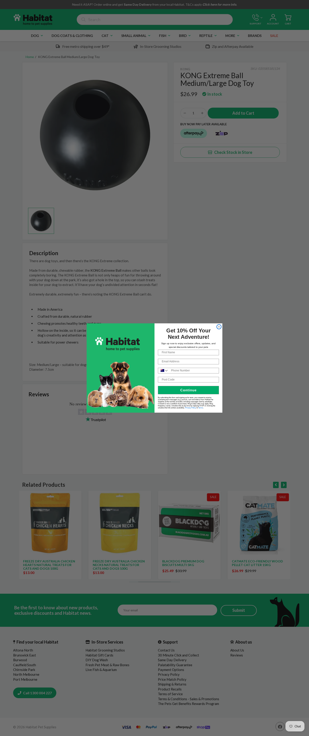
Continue (188, 390)
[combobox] (163, 370)
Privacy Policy (190, 408)
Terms (200, 408)
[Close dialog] (219, 326)
